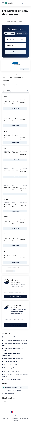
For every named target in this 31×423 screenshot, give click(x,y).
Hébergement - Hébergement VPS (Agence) (12, 349)
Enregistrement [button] (24, 69)
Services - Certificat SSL (10, 364)
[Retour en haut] (15, 415)
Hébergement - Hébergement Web (13, 358)
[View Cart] (22, 3)
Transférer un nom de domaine (12, 390)
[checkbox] (7, 58)
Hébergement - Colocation (11, 337)
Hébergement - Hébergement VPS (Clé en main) (14, 344)
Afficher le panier (9, 393)
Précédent (9, 271)
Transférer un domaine (15, 325)
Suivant (22, 271)
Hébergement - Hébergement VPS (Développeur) (12, 354)
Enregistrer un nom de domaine (13, 387)
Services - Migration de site (11, 368)
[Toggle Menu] (2, 3)
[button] (15, 45)
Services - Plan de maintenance (12, 379)
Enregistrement (15, 108)
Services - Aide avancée (11, 361)
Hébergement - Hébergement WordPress (15, 340)
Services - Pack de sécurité (11, 371)
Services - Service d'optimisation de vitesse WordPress (15, 375)
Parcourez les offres (15, 296)
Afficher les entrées (12, 267)
